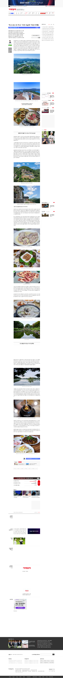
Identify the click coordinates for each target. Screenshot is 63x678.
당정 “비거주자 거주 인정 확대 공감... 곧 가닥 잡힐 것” (44, 643)
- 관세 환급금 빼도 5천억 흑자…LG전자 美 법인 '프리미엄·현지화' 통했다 (15, 661)
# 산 (36, 468)
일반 (38, 13)
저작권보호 (39, 676)
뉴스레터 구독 (35, 512)
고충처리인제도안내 (35, 676)
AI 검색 (11, 13)
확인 (53, 654)
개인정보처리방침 (51, 676)
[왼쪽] (52, 100)
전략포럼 (45, 660)
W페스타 (48, 660)
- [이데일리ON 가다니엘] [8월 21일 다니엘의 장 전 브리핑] (31, 660)
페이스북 (9, 48)
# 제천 (15, 468)
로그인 (54, 6)
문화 (16, 13)
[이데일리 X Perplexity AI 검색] (24, 27)
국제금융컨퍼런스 (46, 662)
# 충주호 (18, 468)
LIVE (9, 6)
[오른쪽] (53, 100)
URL (11, 52)
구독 (49, 6)
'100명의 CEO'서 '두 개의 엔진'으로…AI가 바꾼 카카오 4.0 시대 (46, 644)
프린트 (11, 50)
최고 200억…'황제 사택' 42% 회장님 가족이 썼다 (44, 647)
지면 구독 (39, 512)
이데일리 (16, 9)
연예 (53, 24)
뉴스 (49, 24)
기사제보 (47, 676)
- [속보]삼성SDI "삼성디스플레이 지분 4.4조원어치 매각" (15, 660)
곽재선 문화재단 (52, 662)
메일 (9, 50)
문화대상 (41, 660)
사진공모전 (52, 660)
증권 (51, 24)
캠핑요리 (41, 662)
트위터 (11, 48)
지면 (50, 6)
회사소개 (10, 676)
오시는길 (17, 676)
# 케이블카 (33, 468)
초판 (52, 6)
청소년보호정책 (28, 676)
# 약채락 (26, 468)
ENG (46, 6)
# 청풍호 (22, 468)
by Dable (12, 550)
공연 (18, 13)
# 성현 (29, 468)
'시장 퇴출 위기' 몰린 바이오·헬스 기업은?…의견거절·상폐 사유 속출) (22, 531)
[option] (24, 6)
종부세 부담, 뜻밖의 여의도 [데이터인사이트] (43, 641)
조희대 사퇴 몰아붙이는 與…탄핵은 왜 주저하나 (44, 645)
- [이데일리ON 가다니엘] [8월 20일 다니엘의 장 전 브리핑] (31, 661)
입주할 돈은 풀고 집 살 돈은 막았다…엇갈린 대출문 (44, 640)
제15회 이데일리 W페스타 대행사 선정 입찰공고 (18, 654)
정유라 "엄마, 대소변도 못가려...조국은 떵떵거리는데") (21, 532)
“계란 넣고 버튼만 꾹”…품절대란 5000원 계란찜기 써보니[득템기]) (22, 528)
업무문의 (20, 676)
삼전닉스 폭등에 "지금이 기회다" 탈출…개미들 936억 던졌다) (21, 533)
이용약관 (24, 676)
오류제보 (43, 676)
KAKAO (9, 52)
